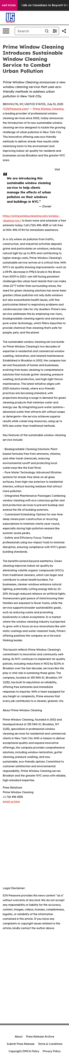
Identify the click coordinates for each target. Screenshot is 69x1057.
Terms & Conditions (50, 1044)
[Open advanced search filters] (55, 31)
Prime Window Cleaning (48, 108)
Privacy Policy (52, 1051)
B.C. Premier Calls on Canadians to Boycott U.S (35, 5)
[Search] (47, 31)
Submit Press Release (20, 1044)
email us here (11, 801)
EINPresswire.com (15, 108)
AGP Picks (9, 5)
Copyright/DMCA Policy (24, 1051)
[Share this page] (64, 31)
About (19, 1036)
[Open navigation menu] (6, 31)
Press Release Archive (40, 1036)
